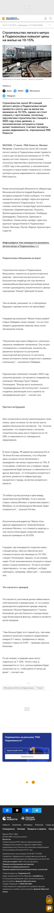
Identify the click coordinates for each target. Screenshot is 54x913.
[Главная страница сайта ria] (3, 18)
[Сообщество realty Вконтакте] (27, 810)
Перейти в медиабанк (35, 79)
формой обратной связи (26, 881)
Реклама (21, 829)
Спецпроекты (9, 829)
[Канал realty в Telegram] (36, 810)
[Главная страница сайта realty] (15, 18)
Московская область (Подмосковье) (19, 688)
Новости (6, 825)
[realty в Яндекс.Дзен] (17, 810)
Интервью (28, 825)
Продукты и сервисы (36, 829)
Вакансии (7, 839)
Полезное (39, 825)
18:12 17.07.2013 (9, 25)
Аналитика (16, 825)
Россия (40, 688)
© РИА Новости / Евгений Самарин (15, 79)
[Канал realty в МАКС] (7, 810)
